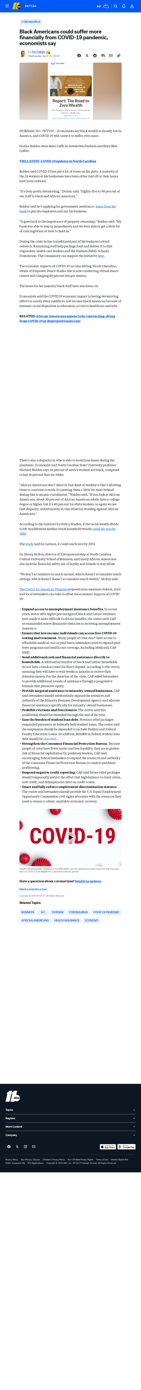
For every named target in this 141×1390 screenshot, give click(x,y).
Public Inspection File (15, 1163)
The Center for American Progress (43, 589)
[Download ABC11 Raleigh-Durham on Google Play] (126, 1147)
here (101, 255)
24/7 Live (30, 6)
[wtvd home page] (13, 1096)
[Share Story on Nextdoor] (103, 55)
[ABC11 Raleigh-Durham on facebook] (9, 1146)
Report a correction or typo (33, 889)
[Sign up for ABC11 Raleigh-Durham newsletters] (33, 1146)
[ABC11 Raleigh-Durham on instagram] (25, 1146)
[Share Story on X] (87, 55)
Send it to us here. (88, 881)
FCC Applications (36, 1163)
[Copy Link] (119, 55)
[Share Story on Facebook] (79, 55)
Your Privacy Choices (30, 1160)
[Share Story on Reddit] (95, 55)
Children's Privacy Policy (54, 1160)
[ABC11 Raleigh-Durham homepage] (16, 6)
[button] (7, 5)
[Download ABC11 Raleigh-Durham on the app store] (108, 1147)
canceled (49, 738)
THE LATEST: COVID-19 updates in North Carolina (57, 161)
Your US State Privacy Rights (80, 1160)
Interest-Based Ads (119, 1160)
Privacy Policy (12, 1160)
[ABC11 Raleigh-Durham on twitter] (17, 1146)
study (29, 543)
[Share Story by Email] (111, 55)
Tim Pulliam (38, 52)
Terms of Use (102, 1160)
